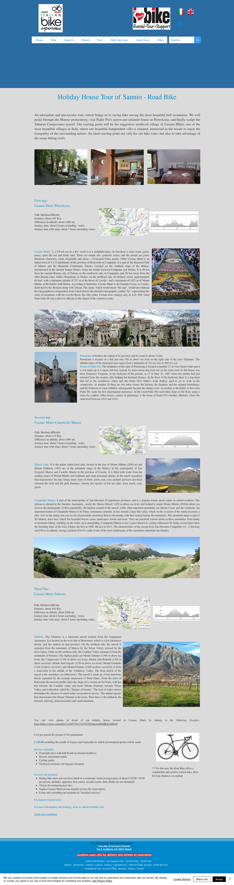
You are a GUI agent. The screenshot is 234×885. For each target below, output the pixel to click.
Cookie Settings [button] (182, 879)
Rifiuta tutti (202, 879)
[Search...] (197, 40)
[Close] (230, 879)
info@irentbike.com (93, 807)
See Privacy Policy (102, 880)
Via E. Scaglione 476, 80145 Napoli (114, 849)
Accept (219, 879)
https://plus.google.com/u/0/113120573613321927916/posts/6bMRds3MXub (76, 724)
